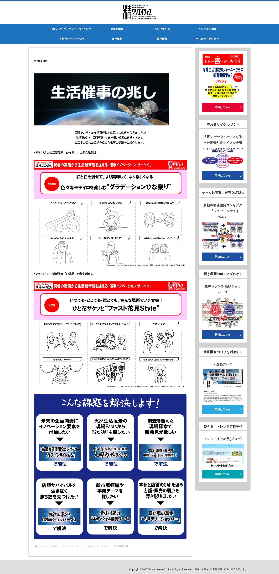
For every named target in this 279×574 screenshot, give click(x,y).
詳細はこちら (223, 107)
